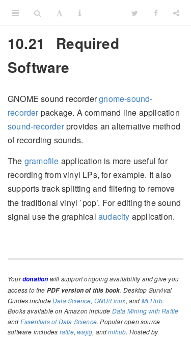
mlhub (117, 331)
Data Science (71, 300)
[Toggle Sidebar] (15, 12)
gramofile (41, 161)
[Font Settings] (59, 12)
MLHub (152, 300)
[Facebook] (156, 12)
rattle (67, 331)
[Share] (176, 12)
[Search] (37, 12)
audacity (114, 216)
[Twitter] (135, 12)
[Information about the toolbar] (80, 12)
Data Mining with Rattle (145, 310)
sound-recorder (36, 126)
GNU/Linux (110, 300)
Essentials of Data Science (58, 321)
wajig (84, 331)
